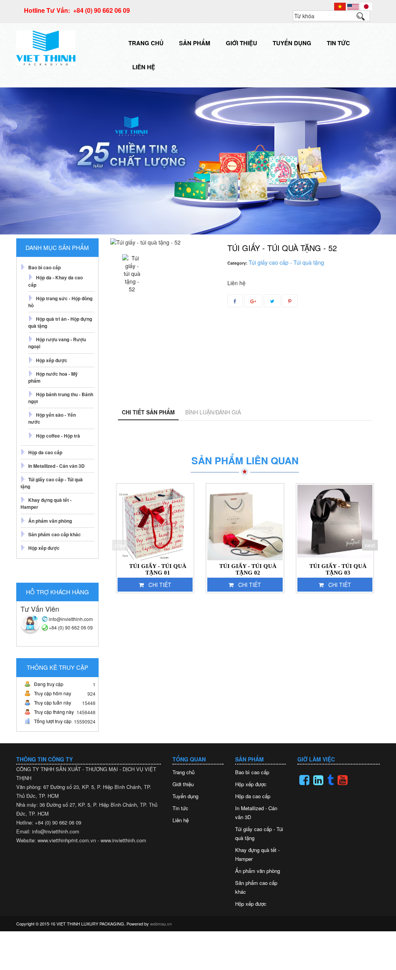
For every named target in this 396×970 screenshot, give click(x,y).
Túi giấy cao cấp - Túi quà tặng (51, 483)
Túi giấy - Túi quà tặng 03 (338, 569)
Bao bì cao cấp (44, 267)
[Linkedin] (318, 780)
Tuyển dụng (292, 43)
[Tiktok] (330, 780)
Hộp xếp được (51, 360)
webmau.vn (161, 923)
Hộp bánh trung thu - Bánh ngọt (60, 398)
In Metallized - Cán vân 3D (56, 465)
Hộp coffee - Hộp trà (58, 435)
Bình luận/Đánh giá (213, 412)
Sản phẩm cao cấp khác (54, 534)
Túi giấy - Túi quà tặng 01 (157, 569)
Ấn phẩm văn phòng (50, 520)
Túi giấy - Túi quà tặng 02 (248, 569)
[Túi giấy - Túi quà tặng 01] (155, 522)
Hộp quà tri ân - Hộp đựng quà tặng (60, 322)
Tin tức (338, 43)
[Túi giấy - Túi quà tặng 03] (335, 522)
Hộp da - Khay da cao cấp (55, 281)
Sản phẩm (194, 43)
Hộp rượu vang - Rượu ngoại (57, 343)
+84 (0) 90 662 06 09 (71, 627)
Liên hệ (143, 67)
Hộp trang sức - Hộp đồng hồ (60, 302)
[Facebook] (304, 780)
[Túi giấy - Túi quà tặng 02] (245, 522)
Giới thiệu (241, 43)
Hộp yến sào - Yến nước (52, 418)
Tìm (364, 18)
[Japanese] (366, 6)
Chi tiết (159, 585)
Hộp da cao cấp (45, 452)
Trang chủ (146, 43)
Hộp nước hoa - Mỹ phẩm (53, 377)
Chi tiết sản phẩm (148, 412)
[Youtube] (343, 780)
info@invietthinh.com (71, 619)
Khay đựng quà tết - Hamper (46, 503)
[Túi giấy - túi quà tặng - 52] (132, 273)
